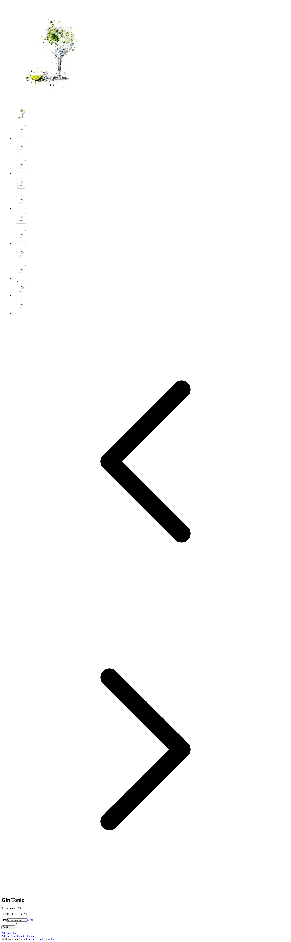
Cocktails (31, 939)
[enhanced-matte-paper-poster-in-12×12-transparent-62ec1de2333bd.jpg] (21, 173)
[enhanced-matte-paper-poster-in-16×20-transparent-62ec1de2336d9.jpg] (21, 260)
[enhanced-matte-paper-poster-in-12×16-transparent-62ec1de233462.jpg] (21, 190)
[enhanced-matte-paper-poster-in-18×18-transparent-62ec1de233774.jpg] (21, 278)
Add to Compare (27, 936)
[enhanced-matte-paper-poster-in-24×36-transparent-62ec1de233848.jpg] (21, 295)
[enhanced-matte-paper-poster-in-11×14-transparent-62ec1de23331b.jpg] (21, 155)
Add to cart (8, 927)
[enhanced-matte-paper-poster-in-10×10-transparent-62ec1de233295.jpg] (21, 138)
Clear (30, 919)
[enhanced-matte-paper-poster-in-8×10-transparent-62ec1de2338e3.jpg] (21, 313)
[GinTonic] (51, 101)
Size (4, 919)
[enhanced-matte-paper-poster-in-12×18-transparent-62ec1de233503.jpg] (21, 208)
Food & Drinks (45, 939)
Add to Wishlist (9, 936)
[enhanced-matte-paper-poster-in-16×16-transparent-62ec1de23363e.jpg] (21, 243)
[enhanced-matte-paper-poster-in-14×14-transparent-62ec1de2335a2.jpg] (21, 225)
